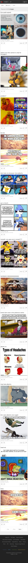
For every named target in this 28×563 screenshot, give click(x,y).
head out (3, 447)
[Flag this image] (26, 43)
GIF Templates (16, 539)
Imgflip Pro (7, 537)
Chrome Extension (21, 549)
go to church (4, 203)
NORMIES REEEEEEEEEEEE (10, 276)
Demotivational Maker (6, 541)
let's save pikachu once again (9, 415)
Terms (4, 543)
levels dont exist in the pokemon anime (12, 312)
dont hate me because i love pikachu (12, 173)
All (2, 5)
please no (3, 346)
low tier (3, 133)
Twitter (9, 549)
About (20, 541)
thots (2, 489)
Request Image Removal (20, 543)
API (7, 543)
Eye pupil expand (6, 12)
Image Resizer (15, 541)
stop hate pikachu (6, 384)
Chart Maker (23, 539)
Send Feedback (14, 546)
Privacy (24, 541)
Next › (20, 529)
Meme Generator (19, 537)
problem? (3, 96)
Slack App (12, 543)
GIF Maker (13, 537)
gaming (8, 165)
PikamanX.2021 (5, 9)
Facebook (5, 549)
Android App (14, 549)
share (21, 43)
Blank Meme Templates (7, 539)
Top (7, 5)
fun (7, 231)
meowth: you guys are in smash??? (11, 239)
